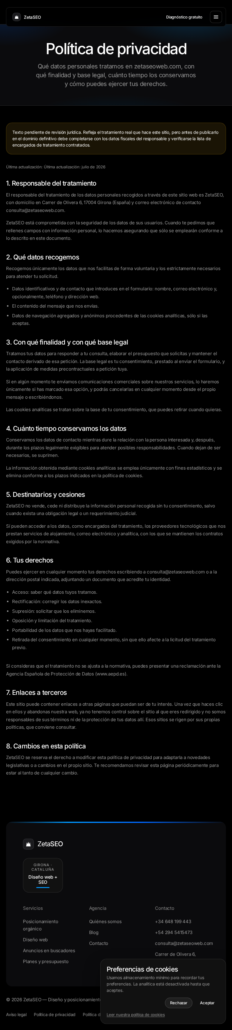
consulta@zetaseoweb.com (182, 943)
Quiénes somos (105, 921)
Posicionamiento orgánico (40, 925)
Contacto (98, 943)
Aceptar (207, 1002)
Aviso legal (16, 1014)
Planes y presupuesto (45, 961)
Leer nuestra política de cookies (136, 1014)
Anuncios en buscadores (49, 950)
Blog (93, 932)
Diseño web (35, 940)
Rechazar (178, 1002)
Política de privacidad (55, 1014)
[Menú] (216, 17)
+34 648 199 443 (173, 921)
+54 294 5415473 (173, 932)
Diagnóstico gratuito (184, 17)
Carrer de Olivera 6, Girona (175, 957)
